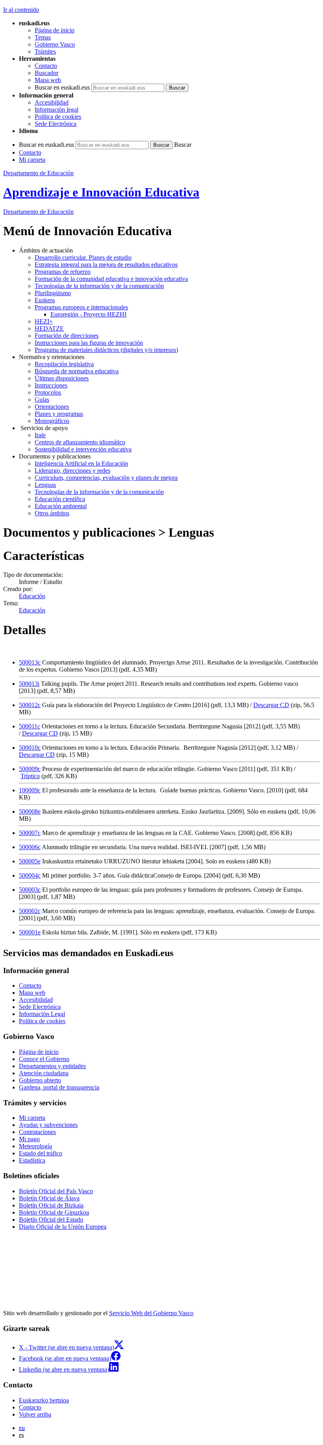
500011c (29, 726)
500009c (30, 769)
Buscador (46, 72)
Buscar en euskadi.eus (62, 87)
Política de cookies (58, 116)
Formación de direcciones (66, 335)
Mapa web (48, 80)
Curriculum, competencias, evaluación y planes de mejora (106, 477)
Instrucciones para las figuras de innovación (89, 342)
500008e (30, 811)
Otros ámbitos (52, 513)
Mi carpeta (32, 159)
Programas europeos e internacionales (81, 307)
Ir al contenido (21, 9)
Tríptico (30, 776)
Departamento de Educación (38, 173)
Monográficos (52, 420)
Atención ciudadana (44, 1073)
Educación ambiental (61, 506)
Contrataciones (37, 1132)
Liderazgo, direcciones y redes (72, 470)
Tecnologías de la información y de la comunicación (99, 286)
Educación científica (60, 499)
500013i (29, 683)
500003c (30, 889)
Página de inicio (54, 30)
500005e (30, 861)
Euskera (45, 300)
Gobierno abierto (40, 1080)
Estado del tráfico (40, 1153)
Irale (40, 435)
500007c (30, 832)
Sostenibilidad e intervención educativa (83, 449)
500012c (30, 705)
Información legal (56, 109)
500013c (30, 662)
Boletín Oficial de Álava (49, 1198)
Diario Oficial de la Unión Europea (62, 1226)
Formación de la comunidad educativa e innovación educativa (111, 278)
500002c (30, 911)
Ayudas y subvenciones (48, 1124)
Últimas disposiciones (62, 378)
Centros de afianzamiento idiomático (80, 442)
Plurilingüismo (53, 293)
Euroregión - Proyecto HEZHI (88, 314)
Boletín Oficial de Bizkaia (51, 1205)
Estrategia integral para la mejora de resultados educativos (106, 264)
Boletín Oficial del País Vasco (56, 1191)
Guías (42, 399)
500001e (30, 932)
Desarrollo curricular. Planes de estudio (83, 257)
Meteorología (35, 1146)
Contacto (46, 65)
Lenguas (45, 484)
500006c (30, 847)
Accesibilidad (52, 102)
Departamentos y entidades (52, 1066)
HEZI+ (44, 321)
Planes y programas (59, 413)
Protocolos (48, 392)
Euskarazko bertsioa (44, 1400)
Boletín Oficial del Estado (51, 1219)
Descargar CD (271, 705)
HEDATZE (49, 328)
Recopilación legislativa (64, 364)
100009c (30, 790)
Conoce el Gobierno (44, 1059)
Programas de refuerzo (63, 271)
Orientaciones (52, 406)
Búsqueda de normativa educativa (77, 371)
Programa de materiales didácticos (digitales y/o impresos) (106, 349)
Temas (43, 37)
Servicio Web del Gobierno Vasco (151, 1313)
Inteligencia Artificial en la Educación (81, 463)
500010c (30, 747)
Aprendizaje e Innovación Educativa (101, 192)
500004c (30, 875)
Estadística (32, 1160)
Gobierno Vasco (55, 44)
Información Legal (42, 1014)
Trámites (45, 51)
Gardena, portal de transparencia (59, 1087)
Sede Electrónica (55, 123)
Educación (38, 211)
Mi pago (29, 1139)
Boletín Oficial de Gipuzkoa (54, 1212)
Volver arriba (35, 1414)
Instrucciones (51, 385)
